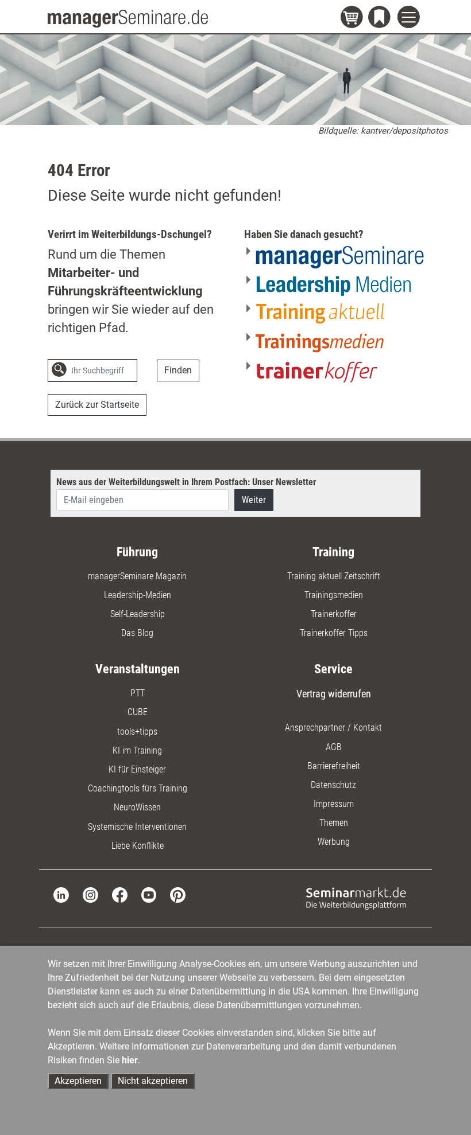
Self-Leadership (137, 614)
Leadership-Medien (137, 595)
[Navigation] (410, 19)
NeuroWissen (137, 807)
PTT (137, 693)
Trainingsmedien (333, 595)
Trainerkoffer (334, 614)
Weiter (254, 499)
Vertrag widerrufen (333, 694)
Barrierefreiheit (333, 765)
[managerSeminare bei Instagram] (90, 894)
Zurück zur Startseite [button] (97, 404)
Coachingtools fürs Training (137, 788)
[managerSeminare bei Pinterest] (177, 894)
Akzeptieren (78, 1080)
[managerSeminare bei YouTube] (149, 894)
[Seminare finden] (356, 897)
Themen (333, 822)
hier (130, 1060)
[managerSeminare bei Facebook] (119, 894)
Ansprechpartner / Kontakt (333, 727)
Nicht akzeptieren (153, 1080)
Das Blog (137, 632)
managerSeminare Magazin (137, 576)
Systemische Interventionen (137, 826)
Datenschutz (333, 784)
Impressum (334, 803)
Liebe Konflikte (137, 845)
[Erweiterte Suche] (149, 370)
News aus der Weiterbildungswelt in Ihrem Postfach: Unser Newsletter (186, 482)
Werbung (334, 841)
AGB (334, 747)
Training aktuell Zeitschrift (333, 576)
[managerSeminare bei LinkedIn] (61, 894)
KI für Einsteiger (137, 769)
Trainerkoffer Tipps (334, 632)
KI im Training (137, 750)
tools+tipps (137, 731)
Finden (178, 370)
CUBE (138, 712)
